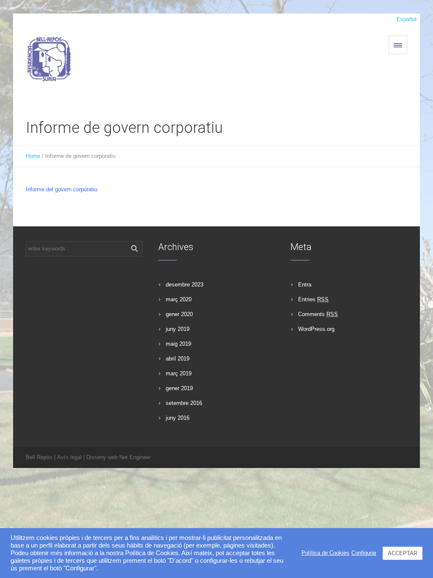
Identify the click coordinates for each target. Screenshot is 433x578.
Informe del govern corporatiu (61, 189)
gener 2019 (179, 388)
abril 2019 (177, 358)
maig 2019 (178, 344)
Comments (318, 314)
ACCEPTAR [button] (402, 553)
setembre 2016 (184, 403)
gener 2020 (179, 314)
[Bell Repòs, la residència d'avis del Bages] (49, 58)
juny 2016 (177, 418)
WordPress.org (316, 329)
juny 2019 (177, 329)
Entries (313, 299)
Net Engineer (135, 457)
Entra (304, 284)
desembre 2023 (184, 284)
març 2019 (179, 373)
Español (407, 19)
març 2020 (179, 299)
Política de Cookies (325, 553)
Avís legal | (71, 457)
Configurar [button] (363, 553)
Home (33, 156)
